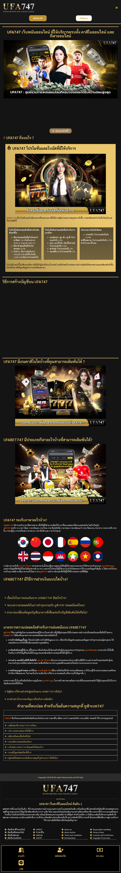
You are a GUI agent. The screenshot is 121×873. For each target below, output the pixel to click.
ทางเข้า (21, 856)
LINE (21, 869)
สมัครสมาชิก (60, 856)
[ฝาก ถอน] (100, 850)
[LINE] (21, 863)
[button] (117, 8)
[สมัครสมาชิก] (60, 850)
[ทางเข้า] (21, 850)
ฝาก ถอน (100, 856)
